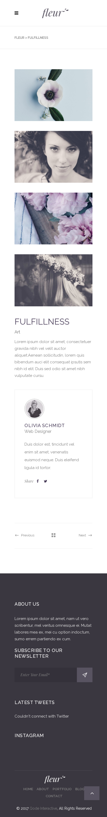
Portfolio (62, 789)
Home (28, 789)
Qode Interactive (43, 808)
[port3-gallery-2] (53, 157)
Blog (80, 789)
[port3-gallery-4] (53, 280)
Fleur (19, 38)
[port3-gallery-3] (53, 218)
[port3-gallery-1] (53, 95)
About (43, 789)
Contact (54, 796)
